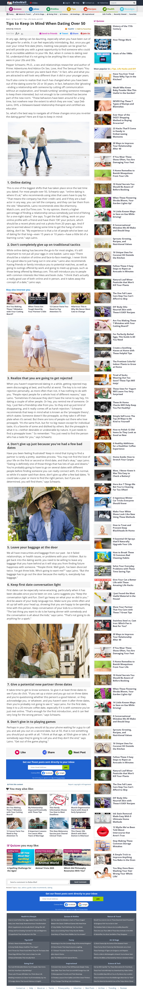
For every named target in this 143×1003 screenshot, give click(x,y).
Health (110, 8)
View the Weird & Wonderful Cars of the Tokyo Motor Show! (113, 981)
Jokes (36, 8)
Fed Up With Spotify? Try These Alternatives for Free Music (113, 967)
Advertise (104, 3)
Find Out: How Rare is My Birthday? (20, 970)
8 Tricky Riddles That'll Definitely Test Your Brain (67, 927)
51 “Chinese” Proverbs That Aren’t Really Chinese (67, 951)
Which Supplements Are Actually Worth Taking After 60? (26, 927)
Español (71, 29)
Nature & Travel (24, 14)
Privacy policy (63, 988)
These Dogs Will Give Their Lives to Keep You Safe (24, 954)
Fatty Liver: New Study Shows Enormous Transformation (27, 924)
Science (65, 14)
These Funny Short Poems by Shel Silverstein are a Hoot (112, 947)
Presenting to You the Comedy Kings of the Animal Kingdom (71, 943)
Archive (101, 988)
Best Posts (89, 988)
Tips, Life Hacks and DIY (33, 19)
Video (35, 2)
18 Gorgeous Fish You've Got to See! (106, 924)
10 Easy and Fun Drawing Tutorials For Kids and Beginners (27, 931)
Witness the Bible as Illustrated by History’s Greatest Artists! (113, 958)
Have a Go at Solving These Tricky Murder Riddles (67, 931)
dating (49, 887)
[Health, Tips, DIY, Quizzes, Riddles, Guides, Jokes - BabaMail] (17, 3)
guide (29, 887)
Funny (11, 14)
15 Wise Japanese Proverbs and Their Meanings (66, 974)
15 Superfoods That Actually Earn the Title (22, 934)
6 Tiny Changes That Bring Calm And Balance (65, 981)
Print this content (16, 784)
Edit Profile (107, 14)
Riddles (55, 8)
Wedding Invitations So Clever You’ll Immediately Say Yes (27, 978)
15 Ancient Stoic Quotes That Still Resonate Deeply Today (70, 967)
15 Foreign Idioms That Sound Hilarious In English (24, 981)
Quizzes (17, 8)
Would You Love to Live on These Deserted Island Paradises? (114, 920)
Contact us (89, 3)
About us (41, 988)
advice (24, 887)
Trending (112, 988)
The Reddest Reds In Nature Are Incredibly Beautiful (111, 927)
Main (8, 19)
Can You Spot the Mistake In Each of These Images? (68, 920)
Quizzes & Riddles (71, 916)
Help (77, 3)
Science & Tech (114, 963)
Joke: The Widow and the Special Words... (64, 958)
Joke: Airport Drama (57, 954)
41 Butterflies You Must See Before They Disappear (110, 934)
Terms (51, 988)
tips (19, 887)
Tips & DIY (17, 19)
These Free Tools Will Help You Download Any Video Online (113, 970)
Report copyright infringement (79, 784)
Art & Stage (39, 14)
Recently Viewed (120, 14)
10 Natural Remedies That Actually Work (21, 958)
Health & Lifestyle (28, 916)
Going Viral (53, 14)
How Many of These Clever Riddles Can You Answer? (68, 934)
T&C (52, 778)
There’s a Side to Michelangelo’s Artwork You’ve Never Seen (113, 954)
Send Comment (80, 882)
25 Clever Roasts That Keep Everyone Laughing (66, 947)
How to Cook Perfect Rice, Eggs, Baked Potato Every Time (27, 920)
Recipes (92, 8)
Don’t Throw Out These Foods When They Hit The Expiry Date (28, 951)
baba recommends (40, 887)
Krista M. (17, 29)
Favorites (132, 14)
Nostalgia (129, 8)
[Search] (134, 3)
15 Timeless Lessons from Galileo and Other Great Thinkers (70, 978)
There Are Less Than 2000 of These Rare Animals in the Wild (113, 931)
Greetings (76, 14)
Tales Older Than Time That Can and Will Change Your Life (70, 970)
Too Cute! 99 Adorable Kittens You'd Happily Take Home (26, 967)
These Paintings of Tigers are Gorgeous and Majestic (111, 951)
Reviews (123, 988)
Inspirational (89, 14)
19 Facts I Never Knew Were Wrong (19, 943)
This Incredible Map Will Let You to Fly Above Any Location (113, 974)
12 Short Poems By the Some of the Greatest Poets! (111, 943)
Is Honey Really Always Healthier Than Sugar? (23, 947)
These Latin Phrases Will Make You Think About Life (25, 974)
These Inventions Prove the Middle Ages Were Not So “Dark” (114, 978)
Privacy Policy (61, 778)
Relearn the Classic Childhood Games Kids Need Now (68, 924)
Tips (73, 8)
